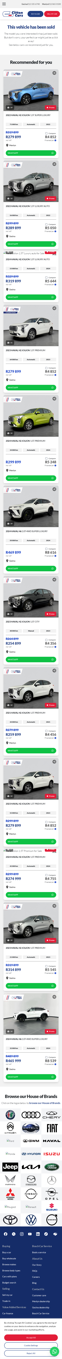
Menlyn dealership (41, 1301)
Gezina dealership (40, 1307)
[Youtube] (30, 1234)
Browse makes (9, 1264)
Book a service (39, 1252)
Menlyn (12, 145)
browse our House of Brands (44, 1103)
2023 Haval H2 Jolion (25, 350)
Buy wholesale (9, 1258)
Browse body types (11, 1270)
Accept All (31, 1337)
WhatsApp (13, 153)
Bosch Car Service (40, 1313)
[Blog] (55, 1234)
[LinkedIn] (38, 1234)
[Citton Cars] (13, 14)
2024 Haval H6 (27, 531)
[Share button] (54, 73)
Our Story (37, 1265)
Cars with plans (9, 1276)
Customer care (39, 1295)
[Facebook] (5, 1234)
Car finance (7, 1313)
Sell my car (7, 1295)
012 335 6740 (31, 4)
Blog (34, 1283)
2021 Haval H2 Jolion (25, 712)
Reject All (31, 1353)
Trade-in (6, 1301)
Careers (36, 1277)
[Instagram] (22, 1234)
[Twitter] (13, 1234)
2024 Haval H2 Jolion (28, 259)
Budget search (9, 1282)
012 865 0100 (51, 4)
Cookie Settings (31, 1345)
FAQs (34, 1270)
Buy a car (6, 1252)
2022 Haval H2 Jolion (28, 115)
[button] (4, 4)
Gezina (12, 236)
